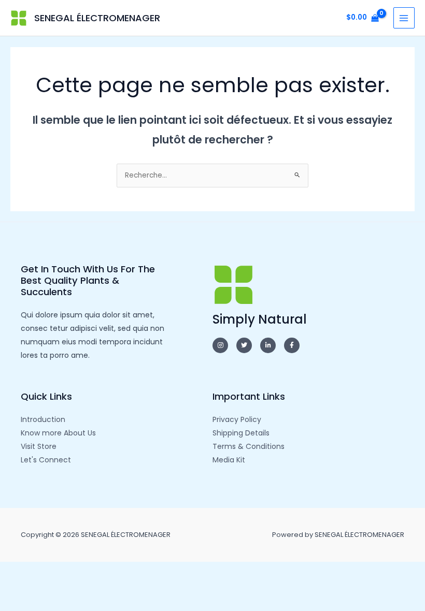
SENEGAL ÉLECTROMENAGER (97, 17)
